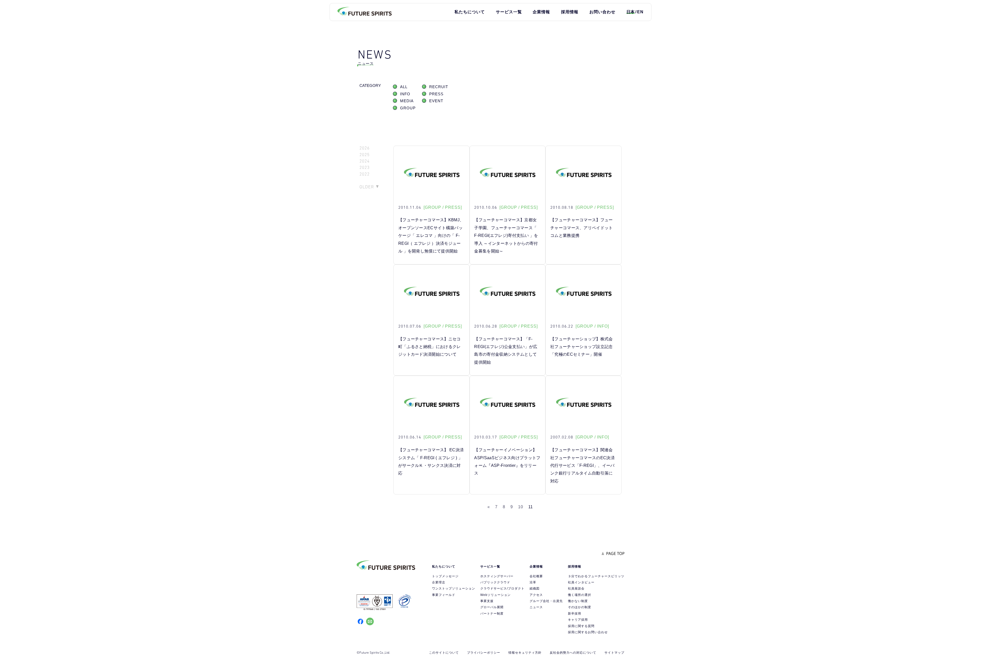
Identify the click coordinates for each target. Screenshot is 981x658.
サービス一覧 (509, 12)
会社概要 (536, 576)
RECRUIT (438, 87)
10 (520, 507)
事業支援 (487, 601)
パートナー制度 (492, 613)
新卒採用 (574, 613)
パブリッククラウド (495, 582)
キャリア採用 (578, 619)
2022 (364, 174)
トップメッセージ (445, 576)
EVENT (436, 101)
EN (640, 12)
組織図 (535, 588)
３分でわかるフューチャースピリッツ (596, 576)
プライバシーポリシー (483, 652)
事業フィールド (443, 595)
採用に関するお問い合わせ (588, 632)
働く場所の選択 (579, 595)
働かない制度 (578, 601)
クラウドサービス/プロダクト (502, 588)
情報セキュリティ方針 (525, 652)
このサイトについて (444, 652)
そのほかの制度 (579, 607)
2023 (364, 167)
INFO (405, 94)
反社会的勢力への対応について (573, 652)
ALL (403, 87)
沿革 (533, 582)
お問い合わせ (602, 12)
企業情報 (541, 12)
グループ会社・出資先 (546, 601)
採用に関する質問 (581, 626)
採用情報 (569, 12)
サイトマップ (614, 652)
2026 (364, 148)
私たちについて (469, 12)
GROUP (408, 108)
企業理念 (438, 582)
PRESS (436, 94)
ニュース (536, 607)
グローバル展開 (492, 607)
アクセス (536, 595)
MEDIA (407, 101)
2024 (364, 161)
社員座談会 (576, 588)
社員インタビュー (581, 582)
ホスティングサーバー (496, 576)
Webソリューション (495, 595)
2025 (364, 154)
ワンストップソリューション (453, 588)
